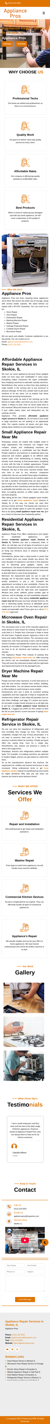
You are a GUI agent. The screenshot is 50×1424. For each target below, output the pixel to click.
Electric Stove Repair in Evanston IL (21, 1369)
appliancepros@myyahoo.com (20, 342)
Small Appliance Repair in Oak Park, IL (22, 1380)
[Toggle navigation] (43, 13)
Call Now (7, 44)
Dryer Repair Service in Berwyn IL (20, 1361)
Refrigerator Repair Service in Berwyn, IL (23, 1378)
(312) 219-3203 (14, 345)
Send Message (25, 1299)
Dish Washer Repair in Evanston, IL (21, 1375)
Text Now (21, 44)
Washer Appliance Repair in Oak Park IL (23, 1372)
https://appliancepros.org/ (23, 1343)
